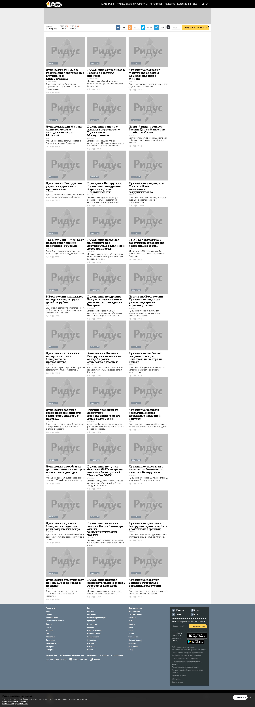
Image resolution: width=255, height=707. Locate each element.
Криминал (91, 614)
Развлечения (184, 4)
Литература (92, 624)
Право (90, 650)
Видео (49, 624)
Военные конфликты (55, 621)
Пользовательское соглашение (185, 658)
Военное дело (52, 618)
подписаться (198, 626)
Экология (132, 643)
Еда (47, 634)
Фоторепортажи (80, 659)
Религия (132, 618)
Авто (48, 611)
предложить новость (195, 27)
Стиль (130, 630)
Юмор (130, 650)
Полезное (170, 4)
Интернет (50, 647)
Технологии (133, 637)
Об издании (176, 679)
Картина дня (107, 4)
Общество (53, 63)
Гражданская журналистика (132, 4)
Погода (90, 643)
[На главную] (54, 4)
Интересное (156, 4)
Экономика (133, 647)
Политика (53, 120)
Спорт (131, 627)
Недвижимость (94, 634)
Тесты (131, 634)
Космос (90, 611)
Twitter (178, 614)
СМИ (130, 621)
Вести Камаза (177, 682)
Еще (195, 4)
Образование (93, 637)
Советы (131, 624)
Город (48, 627)
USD (64, 27)
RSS (196, 614)
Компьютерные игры (96, 618)
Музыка (90, 627)
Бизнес (49, 614)
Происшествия (135, 608)
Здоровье (50, 640)
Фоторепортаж (134, 640)
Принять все (240, 697)
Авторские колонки (58, 659)
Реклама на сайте (179, 676)
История (49, 650)
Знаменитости (52, 643)
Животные (50, 637)
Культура (91, 621)
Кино (89, 608)
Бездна (97, 659)
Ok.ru (196, 610)
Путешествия (134, 611)
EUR (74, 27)
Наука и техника (94, 630)
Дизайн (49, 630)
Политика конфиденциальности (185, 667)
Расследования (135, 614)
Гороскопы (51, 608)
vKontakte (179, 610)
